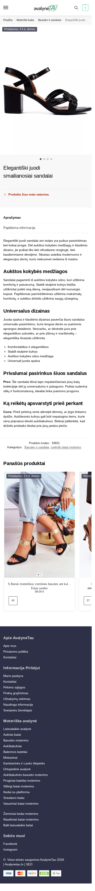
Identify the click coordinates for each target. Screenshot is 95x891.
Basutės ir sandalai (49, 20)
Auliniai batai (12, 734)
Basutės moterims (15, 740)
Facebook (10, 843)
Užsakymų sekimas (16, 699)
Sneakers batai (13, 798)
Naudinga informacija (18, 704)
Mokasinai (10, 757)
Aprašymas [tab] (12, 217)
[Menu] (10, 7)
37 (88, 600)
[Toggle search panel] (76, 7)
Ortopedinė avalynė (17, 769)
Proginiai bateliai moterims (21, 780)
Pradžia (8, 20)
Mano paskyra (13, 676)
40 (13, 600)
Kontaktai (9, 657)
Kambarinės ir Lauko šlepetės (24, 763)
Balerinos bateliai (15, 752)
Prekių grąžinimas (15, 693)
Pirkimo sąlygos (14, 687)
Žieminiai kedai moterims (20, 813)
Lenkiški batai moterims (66, 447)
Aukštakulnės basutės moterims (25, 775)
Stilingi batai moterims (18, 786)
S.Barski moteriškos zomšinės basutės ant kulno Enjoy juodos (39, 584)
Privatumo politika (15, 651)
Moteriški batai (25, 20)
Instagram (10, 849)
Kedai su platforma (16, 792)
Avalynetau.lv (14, 864)
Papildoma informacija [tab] (19, 228)
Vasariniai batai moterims (20, 803)
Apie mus (9, 646)
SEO (29, 864)
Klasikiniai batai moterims (21, 819)
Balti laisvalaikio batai (18, 825)
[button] (84, 8)
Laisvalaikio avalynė (17, 729)
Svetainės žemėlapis (17, 710)
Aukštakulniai (12, 746)
